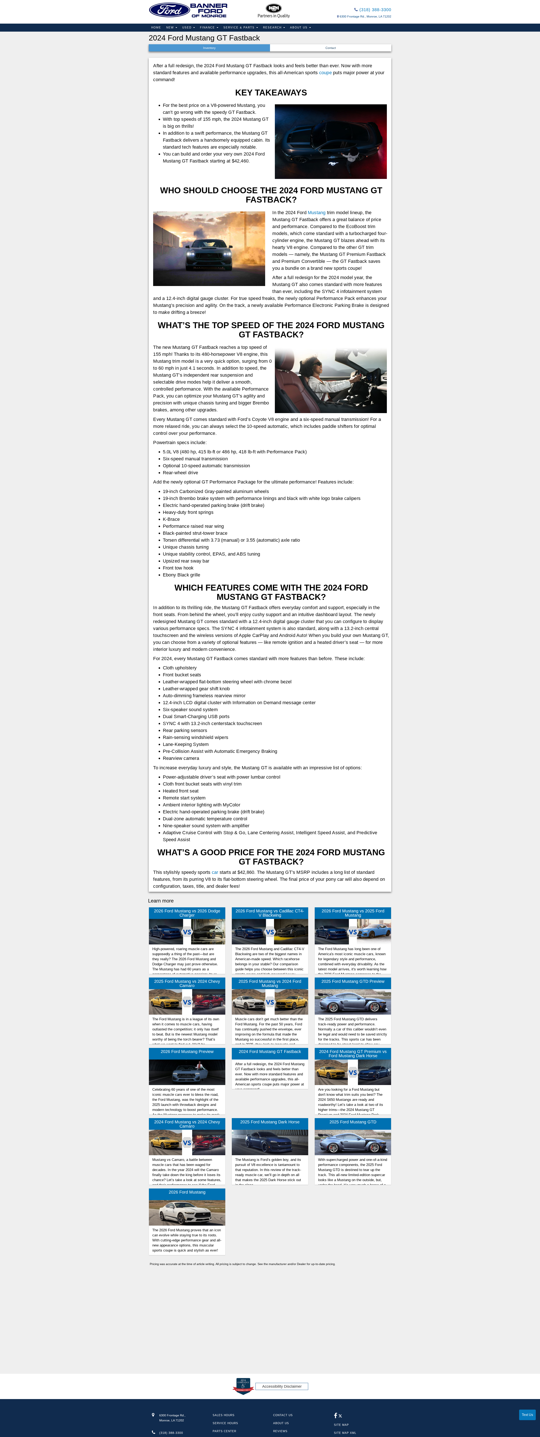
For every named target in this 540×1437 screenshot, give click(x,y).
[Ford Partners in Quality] (274, 10)
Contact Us (283, 1415)
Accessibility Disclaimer (282, 1386)
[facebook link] (336, 1416)
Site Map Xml (345, 1432)
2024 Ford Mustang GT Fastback (270, 1051)
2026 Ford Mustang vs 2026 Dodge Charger (187, 913)
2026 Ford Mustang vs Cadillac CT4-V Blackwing (270, 913)
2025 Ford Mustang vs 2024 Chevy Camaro (187, 983)
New (170, 27)
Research (273, 27)
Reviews (280, 1431)
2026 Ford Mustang (187, 1192)
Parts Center (224, 1431)
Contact (330, 48)
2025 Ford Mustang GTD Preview (352, 981)
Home (156, 27)
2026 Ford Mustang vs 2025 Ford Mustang (353, 913)
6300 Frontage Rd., (172, 1418)
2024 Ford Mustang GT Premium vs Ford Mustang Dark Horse (353, 1053)
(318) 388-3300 (374, 9)
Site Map (341, 1424)
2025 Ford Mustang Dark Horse (270, 1122)
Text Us (527, 1415)
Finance (208, 27)
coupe (325, 72)
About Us (299, 27)
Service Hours (225, 1423)
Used (187, 27)
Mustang (317, 212)
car (215, 872)
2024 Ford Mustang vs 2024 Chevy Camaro (187, 1124)
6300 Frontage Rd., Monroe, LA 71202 (365, 16)
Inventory (209, 48)
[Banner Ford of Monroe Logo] (188, 10)
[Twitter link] (340, 1416)
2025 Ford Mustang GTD (352, 1122)
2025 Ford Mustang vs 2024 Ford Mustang (270, 983)
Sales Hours (224, 1415)
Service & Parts (239, 27)
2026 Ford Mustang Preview (187, 1051)
